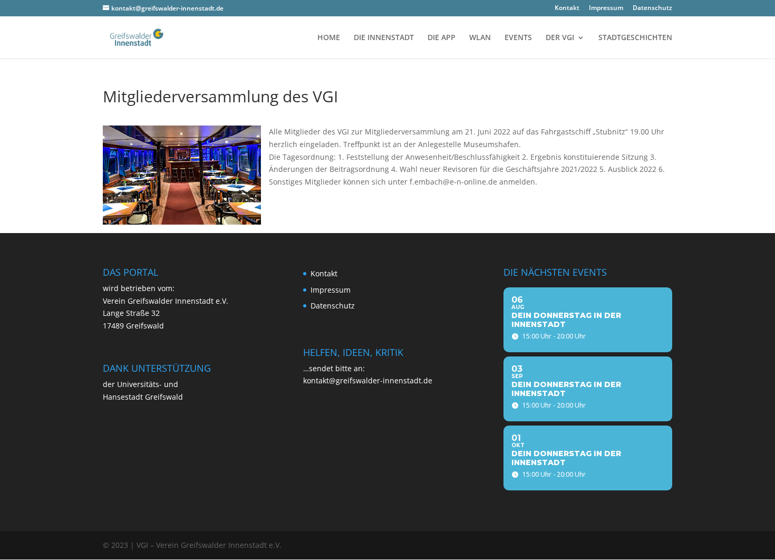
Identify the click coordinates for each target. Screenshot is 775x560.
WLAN (480, 38)
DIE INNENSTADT (384, 38)
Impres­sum (606, 8)
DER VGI (560, 38)
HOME (328, 38)
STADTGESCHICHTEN (635, 38)
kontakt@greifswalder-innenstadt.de (367, 380)
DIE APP (442, 38)
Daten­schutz (652, 8)
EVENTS (518, 38)
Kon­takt (567, 8)
